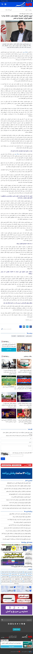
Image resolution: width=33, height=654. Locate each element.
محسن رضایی (28, 336)
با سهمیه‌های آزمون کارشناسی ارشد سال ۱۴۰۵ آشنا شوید (20, 525)
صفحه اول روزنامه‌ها (26, 542)
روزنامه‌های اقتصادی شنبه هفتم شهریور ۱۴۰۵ (21, 566)
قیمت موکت (4, 572)
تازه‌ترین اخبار (28, 481)
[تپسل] (2, 341)
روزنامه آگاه (16, 583)
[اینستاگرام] (20, 624)
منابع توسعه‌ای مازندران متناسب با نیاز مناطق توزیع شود (20, 494)
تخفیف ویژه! (11, 646)
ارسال (3, 458)
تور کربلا (29, 574)
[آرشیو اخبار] (11, 624)
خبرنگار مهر (25, 52)
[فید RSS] (13, 624)
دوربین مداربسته (5, 574)
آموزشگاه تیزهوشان (27, 579)
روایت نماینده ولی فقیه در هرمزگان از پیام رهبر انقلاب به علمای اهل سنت (16, 505)
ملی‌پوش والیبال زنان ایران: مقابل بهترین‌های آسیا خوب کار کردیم (18, 536)
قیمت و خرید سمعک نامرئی (17, 581)
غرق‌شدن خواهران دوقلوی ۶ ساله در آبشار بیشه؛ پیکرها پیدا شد (18, 486)
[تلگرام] (24, 624)
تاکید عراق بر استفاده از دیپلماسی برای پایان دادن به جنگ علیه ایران (17, 488)
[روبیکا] (15, 624)
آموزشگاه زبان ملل (28, 581)
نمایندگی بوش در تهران (6, 579)
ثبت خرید (9, 350)
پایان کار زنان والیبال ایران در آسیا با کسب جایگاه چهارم (20, 514)
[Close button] (32, 640)
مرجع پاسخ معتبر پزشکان (26, 576)
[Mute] (20, 350)
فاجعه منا (14, 336)
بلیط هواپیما (17, 579)
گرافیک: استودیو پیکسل (15, 651)
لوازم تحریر (20, 572)
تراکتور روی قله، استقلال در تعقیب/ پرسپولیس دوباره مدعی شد (18, 531)
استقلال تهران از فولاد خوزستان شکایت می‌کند (22, 517)
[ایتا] (9, 624)
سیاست (30, 10)
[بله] (22, 624)
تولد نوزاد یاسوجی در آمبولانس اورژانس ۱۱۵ (22, 522)
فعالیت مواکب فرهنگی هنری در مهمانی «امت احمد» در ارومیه (18, 500)
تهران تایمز (3, 581)
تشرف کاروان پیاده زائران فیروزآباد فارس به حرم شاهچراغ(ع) (19, 483)
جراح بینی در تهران (27, 572)
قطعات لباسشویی (5, 576)
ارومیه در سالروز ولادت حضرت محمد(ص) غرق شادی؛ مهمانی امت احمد (16, 508)
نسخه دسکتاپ (16, 629)
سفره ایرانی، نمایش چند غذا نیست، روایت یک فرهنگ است (19, 519)
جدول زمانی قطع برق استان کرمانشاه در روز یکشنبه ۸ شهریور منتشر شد (17, 539)
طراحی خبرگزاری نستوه (25, 651)
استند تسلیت (22, 574)
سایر (26, 10)
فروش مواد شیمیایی (15, 576)
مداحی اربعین (14, 574)
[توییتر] (18, 624)
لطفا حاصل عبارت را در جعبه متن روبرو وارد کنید (22, 453)
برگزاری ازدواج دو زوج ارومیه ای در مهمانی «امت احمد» (20, 502)
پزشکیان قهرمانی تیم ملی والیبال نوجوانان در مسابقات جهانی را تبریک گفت (16, 533)
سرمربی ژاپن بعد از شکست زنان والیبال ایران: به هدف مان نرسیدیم (17, 528)
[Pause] (18, 350)
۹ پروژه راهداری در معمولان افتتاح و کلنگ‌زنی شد (21, 497)
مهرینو (8, 581)
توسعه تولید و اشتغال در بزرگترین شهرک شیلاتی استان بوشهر (18, 491)
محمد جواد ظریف (20, 336)
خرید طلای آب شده (12, 572)
